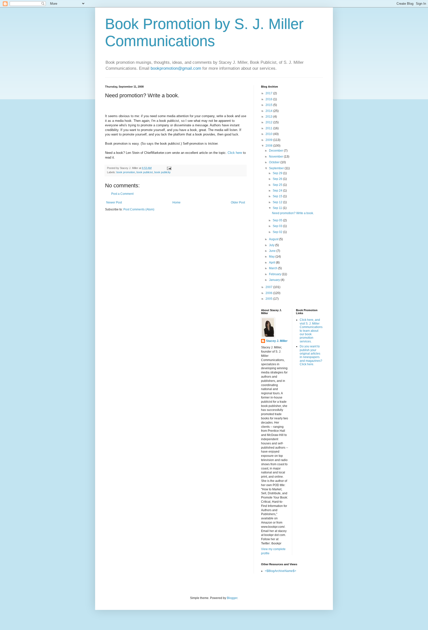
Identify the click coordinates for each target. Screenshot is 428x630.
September (277, 168)
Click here (235, 153)
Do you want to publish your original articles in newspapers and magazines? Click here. (311, 355)
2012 (269, 122)
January (275, 280)
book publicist (144, 172)
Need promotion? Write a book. (293, 213)
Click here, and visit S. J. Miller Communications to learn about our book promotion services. (311, 330)
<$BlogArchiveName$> (280, 571)
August (274, 239)
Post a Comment (122, 194)
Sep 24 (278, 190)
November (276, 156)
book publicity (162, 172)
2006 (269, 293)
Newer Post (114, 202)
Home (176, 202)
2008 (269, 145)
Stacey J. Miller (277, 341)
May (272, 256)
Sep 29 (278, 173)
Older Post (238, 202)
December (276, 150)
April (272, 262)
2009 (269, 140)
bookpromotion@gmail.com (176, 68)
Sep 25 (278, 185)
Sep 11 (278, 208)
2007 (269, 287)
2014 (269, 111)
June (272, 251)
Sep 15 (278, 196)
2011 (269, 128)
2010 (269, 134)
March (273, 268)
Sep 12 (278, 202)
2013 (269, 116)
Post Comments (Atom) (138, 209)
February (275, 274)
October (274, 162)
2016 (269, 99)
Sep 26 (278, 179)
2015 (269, 105)
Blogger (232, 598)
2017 (269, 93)
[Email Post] (169, 167)
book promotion (125, 172)
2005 (269, 298)
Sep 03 (278, 226)
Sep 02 (278, 232)
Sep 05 (278, 220)
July (272, 245)
